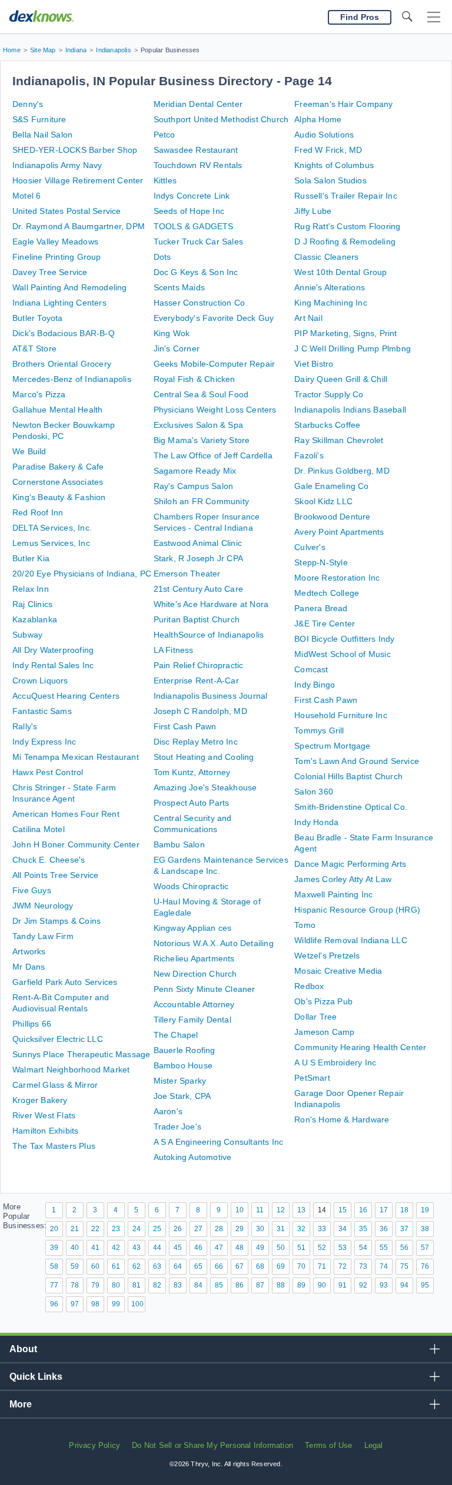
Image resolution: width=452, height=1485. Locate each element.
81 (136, 1285)
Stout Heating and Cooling (204, 757)
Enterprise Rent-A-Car (196, 680)
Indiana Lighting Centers (59, 302)
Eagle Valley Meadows (55, 241)
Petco (164, 134)
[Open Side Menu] (433, 17)
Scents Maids (179, 287)
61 (116, 1266)
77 (54, 1285)
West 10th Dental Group (340, 272)
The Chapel (176, 1035)
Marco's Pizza (39, 394)
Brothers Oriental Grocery (61, 363)
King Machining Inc (330, 302)
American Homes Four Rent (65, 814)
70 (301, 1266)
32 (301, 1229)
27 (198, 1229)
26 (178, 1229)
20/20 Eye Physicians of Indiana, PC (81, 573)
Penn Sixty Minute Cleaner (204, 989)
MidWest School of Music (342, 654)
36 (384, 1229)
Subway (27, 634)
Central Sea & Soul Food (201, 394)
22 (95, 1229)
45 (178, 1247)
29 (239, 1229)
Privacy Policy (94, 1445)
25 (157, 1229)
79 (95, 1285)
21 (75, 1229)
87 (260, 1285)
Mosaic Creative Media (338, 971)
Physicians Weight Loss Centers (215, 409)
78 (75, 1285)
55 (384, 1247)
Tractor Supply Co (328, 394)
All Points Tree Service (55, 875)
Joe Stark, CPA (182, 1096)
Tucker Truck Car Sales (198, 241)
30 (260, 1229)
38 (425, 1229)
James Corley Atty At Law (342, 879)
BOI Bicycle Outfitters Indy (344, 638)
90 (322, 1285)
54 (363, 1247)
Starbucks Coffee (327, 425)
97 (75, 1304)
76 (425, 1266)
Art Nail (308, 318)
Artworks (29, 951)
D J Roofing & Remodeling (345, 241)
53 (342, 1247)
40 (75, 1247)
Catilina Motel (38, 829)
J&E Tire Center (324, 623)
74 (384, 1266)
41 (95, 1247)
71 (322, 1266)
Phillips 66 (31, 1023)
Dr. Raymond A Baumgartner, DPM (78, 226)
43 (136, 1247)
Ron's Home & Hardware (341, 1119)
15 (342, 1210)
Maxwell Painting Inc (333, 894)
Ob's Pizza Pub (323, 1001)
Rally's (24, 726)
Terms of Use (328, 1445)
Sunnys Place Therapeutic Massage (81, 1054)
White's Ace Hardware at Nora (211, 604)
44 (157, 1247)
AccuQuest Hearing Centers (65, 695)
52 (322, 1247)
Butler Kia (30, 558)
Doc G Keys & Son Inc (196, 272)
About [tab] (23, 1349)
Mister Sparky (180, 1080)
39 (54, 1247)
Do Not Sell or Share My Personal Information (212, 1445)
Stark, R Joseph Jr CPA (198, 558)
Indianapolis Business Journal (211, 695)
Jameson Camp (324, 1032)
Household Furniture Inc (340, 715)
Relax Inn (30, 589)
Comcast (311, 669)
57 (425, 1247)
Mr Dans (28, 966)
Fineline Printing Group (56, 257)
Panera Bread (320, 608)
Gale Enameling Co (331, 486)
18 (404, 1210)
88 (281, 1285)
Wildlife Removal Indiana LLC (350, 940)
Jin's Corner (177, 348)
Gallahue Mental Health (57, 409)
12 (281, 1210)
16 (363, 1210)
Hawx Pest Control (47, 772)
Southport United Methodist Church (221, 119)
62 (136, 1266)
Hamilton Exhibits (45, 1130)
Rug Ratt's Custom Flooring (347, 226)
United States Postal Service (66, 211)
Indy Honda (316, 822)
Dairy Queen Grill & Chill (340, 379)
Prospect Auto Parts (192, 802)
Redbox (309, 986)
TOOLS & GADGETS (194, 226)
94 (404, 1285)
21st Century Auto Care (198, 589)
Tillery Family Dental (192, 1019)
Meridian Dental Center (198, 104)
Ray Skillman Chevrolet (338, 440)
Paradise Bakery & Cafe (58, 466)
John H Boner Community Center (75, 844)
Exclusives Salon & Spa (198, 425)
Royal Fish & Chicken (194, 379)
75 (404, 1266)
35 (363, 1229)
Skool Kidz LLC (323, 501)
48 (239, 1247)
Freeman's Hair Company (343, 104)
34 (342, 1229)
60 (95, 1266)
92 (363, 1285)
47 (219, 1247)
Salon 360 (313, 791)
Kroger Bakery (40, 1100)
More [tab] (20, 1404)
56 (404, 1247)
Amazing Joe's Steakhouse (205, 787)
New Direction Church (195, 973)
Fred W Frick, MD (328, 150)
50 (281, 1247)
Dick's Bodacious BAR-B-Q (63, 333)
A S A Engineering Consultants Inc (219, 1142)
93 (384, 1285)
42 (116, 1247)
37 (404, 1229)
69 (281, 1266)
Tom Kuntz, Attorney (192, 772)
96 (54, 1304)
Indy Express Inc (44, 741)
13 (301, 1210)
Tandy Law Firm (43, 936)
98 (95, 1304)
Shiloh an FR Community (201, 501)
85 (219, 1285)
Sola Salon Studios (330, 180)
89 (301, 1285)
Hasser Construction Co (199, 302)
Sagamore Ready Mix (195, 470)
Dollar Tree (315, 1016)
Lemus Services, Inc (51, 543)
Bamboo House (183, 1065)
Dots (162, 257)
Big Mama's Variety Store (202, 440)
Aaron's (168, 1111)
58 (54, 1266)
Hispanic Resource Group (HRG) (357, 909)
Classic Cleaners (326, 257)
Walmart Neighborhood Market (70, 1069)
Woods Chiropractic (191, 886)
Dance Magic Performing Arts (350, 864)
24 (136, 1229)
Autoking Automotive (193, 1157)
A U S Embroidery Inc (335, 1062)
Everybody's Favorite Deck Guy (214, 318)
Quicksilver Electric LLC (57, 1039)
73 (363, 1266)
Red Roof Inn (37, 512)
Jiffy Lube (312, 211)
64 (178, 1266)
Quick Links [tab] (35, 1377)
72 (342, 1266)
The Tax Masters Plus (53, 1146)
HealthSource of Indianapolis (209, 634)
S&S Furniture (39, 119)
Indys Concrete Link (192, 195)
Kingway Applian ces (193, 928)
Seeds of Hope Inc (189, 211)
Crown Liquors (40, 680)
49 (260, 1247)
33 (322, 1229)
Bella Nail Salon (42, 134)
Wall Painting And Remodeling (69, 287)
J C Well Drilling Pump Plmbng (352, 348)
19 (425, 1210)
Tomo (304, 925)
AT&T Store (34, 348)
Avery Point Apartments (339, 532)
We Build (29, 451)
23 (116, 1229)
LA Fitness (174, 650)
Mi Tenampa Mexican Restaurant (75, 757)
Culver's (309, 547)
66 (219, 1266)
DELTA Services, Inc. (52, 527)
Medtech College (326, 593)
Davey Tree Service (50, 272)
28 (219, 1229)
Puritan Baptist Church (197, 619)
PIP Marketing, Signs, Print (345, 333)
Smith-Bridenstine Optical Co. (350, 807)
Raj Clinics (32, 604)
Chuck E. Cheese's (48, 859)
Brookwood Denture (332, 516)
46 (198, 1247)
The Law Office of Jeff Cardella (213, 455)
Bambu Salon (179, 844)
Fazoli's (309, 455)
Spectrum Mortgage (332, 745)
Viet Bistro (313, 363)
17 (384, 1210)
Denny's (27, 104)
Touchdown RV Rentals (198, 165)
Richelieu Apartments (194, 958)
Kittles (165, 180)
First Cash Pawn (185, 726)
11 (260, 1210)
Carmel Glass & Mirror (55, 1085)
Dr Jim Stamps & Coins (56, 921)
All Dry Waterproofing (53, 650)
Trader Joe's (177, 1126)
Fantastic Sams (42, 711)
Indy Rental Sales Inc (53, 665)
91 (342, 1285)
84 (198, 1285)
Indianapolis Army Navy (57, 165)
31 (281, 1229)
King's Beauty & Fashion (59, 497)
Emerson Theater (187, 573)
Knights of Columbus (334, 165)
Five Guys (31, 890)
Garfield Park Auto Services (64, 982)
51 (301, 1247)
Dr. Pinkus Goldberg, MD (342, 470)
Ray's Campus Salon (194, 486)
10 (239, 1210)
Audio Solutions (324, 134)
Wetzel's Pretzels (327, 955)
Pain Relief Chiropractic (199, 665)
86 (239, 1285)
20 (54, 1229)
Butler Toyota (37, 318)
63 (157, 1266)
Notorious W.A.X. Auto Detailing (214, 943)
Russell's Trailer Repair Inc (345, 195)
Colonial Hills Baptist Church (348, 776)
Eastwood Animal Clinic (198, 543)
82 (157, 1285)
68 (260, 1266)
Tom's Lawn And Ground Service (356, 761)
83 (178, 1285)
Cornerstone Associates (57, 482)
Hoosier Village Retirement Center (78, 180)
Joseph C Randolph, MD (200, 711)
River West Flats (43, 1115)
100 (137, 1304)
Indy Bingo (314, 684)
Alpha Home (317, 119)
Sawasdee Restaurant (196, 150)
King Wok (172, 333)
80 (116, 1285)
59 (75, 1266)
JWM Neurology (43, 905)
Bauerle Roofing (184, 1050)
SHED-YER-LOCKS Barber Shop (74, 150)
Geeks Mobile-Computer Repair (214, 363)
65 (198, 1266)
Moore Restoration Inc (337, 577)
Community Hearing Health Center (360, 1047)
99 (116, 1304)
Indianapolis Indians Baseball (350, 409)
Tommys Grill (319, 730)
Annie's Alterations (329, 287)
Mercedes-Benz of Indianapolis (71, 379)
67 (239, 1266)
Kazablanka (34, 619)
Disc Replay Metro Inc (196, 741)
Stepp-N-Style (321, 562)
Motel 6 (26, 195)
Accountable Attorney (194, 1004)
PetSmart (312, 1077)
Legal (373, 1445)
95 (425, 1285)
